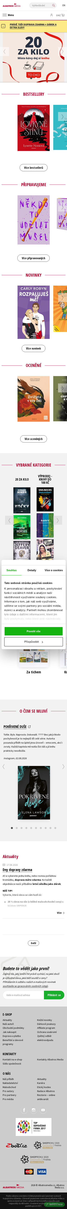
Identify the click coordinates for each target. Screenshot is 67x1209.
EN (64, 5)
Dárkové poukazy (46, 1024)
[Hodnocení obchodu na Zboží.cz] (16, 1144)
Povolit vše (33, 631)
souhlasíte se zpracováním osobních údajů (25, 986)
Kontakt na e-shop (12, 1059)
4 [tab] (41, 78)
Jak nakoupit (9, 1032)
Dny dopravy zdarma (17, 869)
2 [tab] (31, 78)
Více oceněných (34, 439)
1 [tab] (26, 78)
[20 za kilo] (33, 57)
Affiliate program (46, 1027)
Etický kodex (44, 1087)
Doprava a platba (12, 1036)
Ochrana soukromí (47, 1032)
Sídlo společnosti (12, 1063)
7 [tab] (41, 828)
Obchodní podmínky (13, 1027)
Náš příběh (8, 1079)
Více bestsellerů (33, 168)
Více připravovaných (33, 258)
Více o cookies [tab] (54, 570)
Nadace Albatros (46, 1091)
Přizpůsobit (31, 641)
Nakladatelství (10, 1083)
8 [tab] (46, 828)
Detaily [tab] (32, 570)
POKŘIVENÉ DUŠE (15, 726)
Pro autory (8, 1091)
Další (33, 943)
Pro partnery (9, 1095)
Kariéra (41, 1083)
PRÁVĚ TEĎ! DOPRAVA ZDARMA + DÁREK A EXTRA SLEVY (33, 26)
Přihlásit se (54, 995)
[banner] (19, 4)
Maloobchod (9, 1087)
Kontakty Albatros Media (50, 1059)
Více (59, 912)
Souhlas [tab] (11, 570)
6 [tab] (36, 828)
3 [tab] (36, 78)
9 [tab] (50, 828)
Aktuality (7, 1020)
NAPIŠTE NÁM (56, 1204)
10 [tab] (55, 828)
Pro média (8, 1099)
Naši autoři (8, 1024)
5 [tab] (31, 828)
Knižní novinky (44, 1020)
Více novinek (33, 348)
